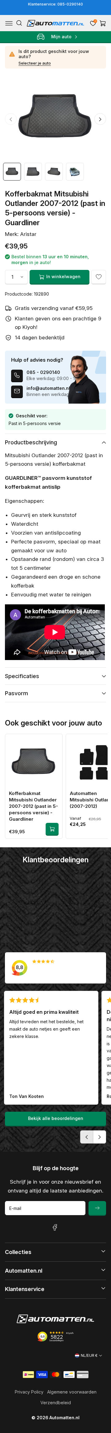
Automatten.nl (64, 1417)
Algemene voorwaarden (72, 1391)
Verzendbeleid (55, 1402)
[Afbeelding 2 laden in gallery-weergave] (33, 172)
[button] (9, 23)
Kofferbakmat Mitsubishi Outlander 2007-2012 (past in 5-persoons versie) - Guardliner (33, 806)
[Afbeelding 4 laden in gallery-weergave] (75, 172)
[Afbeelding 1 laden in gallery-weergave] (12, 172)
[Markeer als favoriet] (98, 277)
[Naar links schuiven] (11, 119)
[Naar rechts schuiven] (100, 119)
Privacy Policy (29, 1391)
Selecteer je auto (34, 63)
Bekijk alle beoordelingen (55, 1118)
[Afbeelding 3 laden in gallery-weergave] (54, 172)
